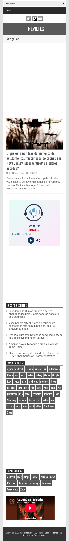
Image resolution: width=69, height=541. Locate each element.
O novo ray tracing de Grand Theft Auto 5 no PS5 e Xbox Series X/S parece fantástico (34, 354)
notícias (11, 388)
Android (19, 369)
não (32, 388)
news (52, 477)
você (31, 406)
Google (55, 375)
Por (59, 388)
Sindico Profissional (53, 533)
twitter (28, 18)
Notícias (26, 535)
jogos (16, 381)
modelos (44, 381)
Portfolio (11, 483)
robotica (37, 394)
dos (17, 375)
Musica (44, 477)
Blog (19, 477)
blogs (26, 477)
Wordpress (49, 406)
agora (10, 369)
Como (10, 375)
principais (12, 394)
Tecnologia (19, 173)
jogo (9, 381)
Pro (21, 394)
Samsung (11, 400)
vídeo (38, 406)
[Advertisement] (31, 78)
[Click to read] (34, 134)
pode (53, 388)
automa (29, 369)
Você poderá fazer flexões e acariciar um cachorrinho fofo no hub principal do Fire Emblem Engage (32, 326)
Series (32, 400)
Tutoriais (46, 483)
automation (40, 369)
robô (57, 394)
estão (30, 375)
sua (52, 400)
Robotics (47, 394)
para (39, 388)
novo (26, 388)
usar (25, 406)
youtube (40, 18)
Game (47, 375)
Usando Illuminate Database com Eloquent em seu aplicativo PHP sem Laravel (35, 336)
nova (19, 388)
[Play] (31, 240)
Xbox (9, 412)
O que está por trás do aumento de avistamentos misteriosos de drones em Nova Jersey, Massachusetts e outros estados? (33, 160)
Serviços (22, 483)
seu (39, 400)
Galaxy (39, 375)
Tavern (10, 406)
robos (27, 394)
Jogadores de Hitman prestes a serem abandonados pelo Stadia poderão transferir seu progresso (34, 314)
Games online (40, 535)
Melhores (33, 381)
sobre (45, 400)
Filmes (40, 533)
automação (54, 369)
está (23, 375)
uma (18, 406)
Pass (45, 388)
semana (22, 400)
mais (24, 381)
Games (35, 477)
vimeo (34, 18)
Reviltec (36, 28)
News (53, 381)
